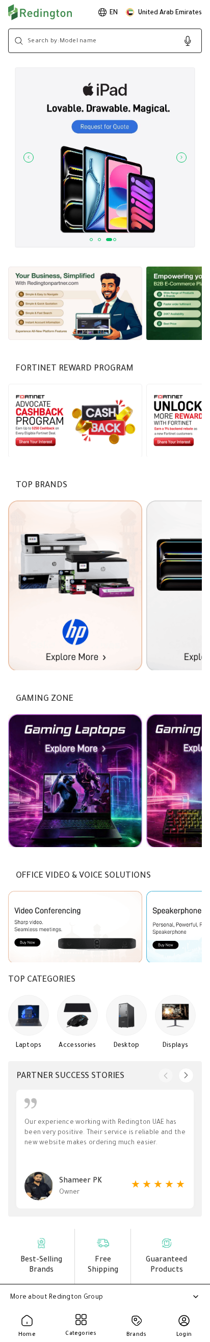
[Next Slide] (181, 157)
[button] (164, 12)
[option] (108, 12)
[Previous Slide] (28, 157)
